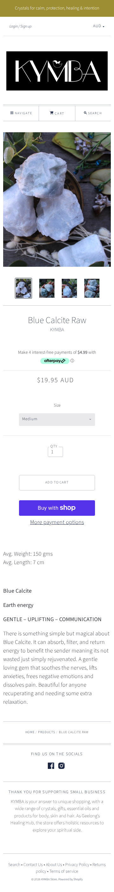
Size (57, 405)
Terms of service (63, 871)
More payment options (57, 522)
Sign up (25, 26)
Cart (59, 113)
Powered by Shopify (70, 879)
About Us (54, 865)
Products (46, 732)
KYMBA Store (49, 879)
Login (14, 26)
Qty (54, 446)
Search (14, 865)
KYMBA (57, 329)
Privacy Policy (77, 865)
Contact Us (33, 865)
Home (30, 732)
